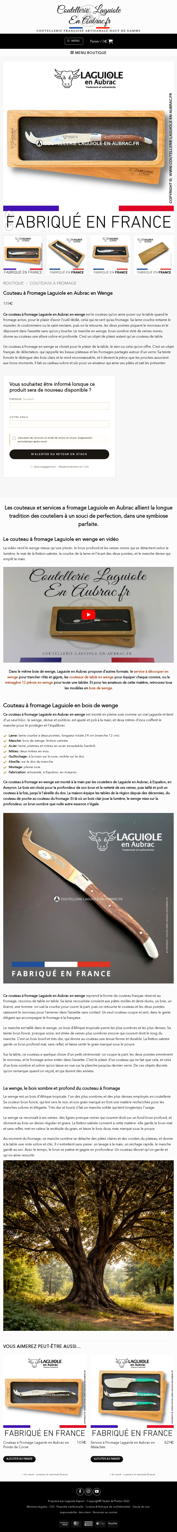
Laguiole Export (74, 1501)
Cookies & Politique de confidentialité (107, 1507)
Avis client (85, 1512)
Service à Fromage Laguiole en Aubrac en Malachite (123, 1445)
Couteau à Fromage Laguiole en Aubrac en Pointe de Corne (36, 1445)
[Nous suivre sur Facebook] (80, 1492)
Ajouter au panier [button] (19, 1459)
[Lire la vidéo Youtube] (88, 615)
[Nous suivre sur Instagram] (88, 1492)
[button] (74, 41)
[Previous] (12, 147)
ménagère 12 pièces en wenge (29, 683)
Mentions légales (37, 1507)
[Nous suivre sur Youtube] (97, 1492)
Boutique (13, 283)
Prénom (21, 399)
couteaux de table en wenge (91, 677)
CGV (51, 1507)
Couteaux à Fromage (53, 283)
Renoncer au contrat (105, 1512)
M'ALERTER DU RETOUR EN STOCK (59, 454)
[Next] (165, 147)
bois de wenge (100, 688)
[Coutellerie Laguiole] (88, 17)
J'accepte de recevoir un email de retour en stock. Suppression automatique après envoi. (55, 439)
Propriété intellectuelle (70, 1507)
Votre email (19, 417)
